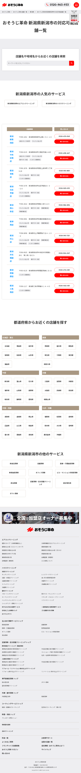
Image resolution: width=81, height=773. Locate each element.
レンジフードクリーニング (49, 574)
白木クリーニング (7, 731)
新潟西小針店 (11, 208)
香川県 (7, 434)
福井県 (7, 390)
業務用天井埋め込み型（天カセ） (51, 550)
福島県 (7, 364)
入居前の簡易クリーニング (10, 659)
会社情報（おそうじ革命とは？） (53, 745)
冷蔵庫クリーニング (8, 587)
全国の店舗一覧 (47, 742)
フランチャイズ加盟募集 (10, 745)
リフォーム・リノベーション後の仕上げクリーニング (18, 668)
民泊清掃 (5, 635)
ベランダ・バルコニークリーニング (52, 597)
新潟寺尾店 (11, 173)
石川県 (31, 381)
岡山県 (31, 416)
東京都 (71, 355)
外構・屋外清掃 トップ (10, 693)
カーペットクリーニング (9, 597)
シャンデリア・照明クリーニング (12, 603)
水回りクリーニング (8, 571)
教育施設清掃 (45, 628)
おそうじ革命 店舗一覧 (20, 12)
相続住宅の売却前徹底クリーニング (13, 655)
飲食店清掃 (5, 625)
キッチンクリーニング (9, 574)
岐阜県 (7, 399)
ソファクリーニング (47, 600)
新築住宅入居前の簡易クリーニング (13, 665)
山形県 (31, 355)
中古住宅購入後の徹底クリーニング (52, 649)
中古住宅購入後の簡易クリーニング (52, 662)
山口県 (19, 425)
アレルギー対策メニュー (9, 718)
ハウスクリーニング (9, 568)
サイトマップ (46, 749)
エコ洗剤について (47, 561)
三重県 (47, 381)
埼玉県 (47, 355)
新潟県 (32, 12)
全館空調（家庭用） (47, 557)
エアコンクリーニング (10, 539)
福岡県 (47, 416)
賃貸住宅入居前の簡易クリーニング (13, 662)
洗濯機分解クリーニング (49, 584)
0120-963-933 (59, 4)
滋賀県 (59, 381)
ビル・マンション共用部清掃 (50, 632)
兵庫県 (59, 390)
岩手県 (31, 346)
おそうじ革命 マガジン (10, 749)
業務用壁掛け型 (46, 547)
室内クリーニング (7, 591)
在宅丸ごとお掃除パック (9, 610)
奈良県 (71, 390)
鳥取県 (7, 416)
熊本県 (47, 425)
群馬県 (71, 346)
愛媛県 (19, 434)
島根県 (19, 416)
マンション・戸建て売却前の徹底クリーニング (56, 652)
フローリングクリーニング (10, 594)
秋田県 (19, 355)
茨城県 (47, 346)
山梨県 (19, 390)
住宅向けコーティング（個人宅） (51, 707)
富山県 (19, 381)
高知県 (31, 434)
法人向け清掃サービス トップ (12, 621)
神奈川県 (47, 364)
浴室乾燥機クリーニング (9, 581)
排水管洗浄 (5, 682)
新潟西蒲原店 (11, 273)
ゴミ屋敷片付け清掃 (47, 610)
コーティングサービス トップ (12, 703)
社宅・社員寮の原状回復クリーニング (53, 655)
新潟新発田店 (11, 139)
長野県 (31, 390)
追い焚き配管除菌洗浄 (48, 578)
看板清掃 (44, 696)
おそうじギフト (7, 614)
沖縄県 (59, 434)
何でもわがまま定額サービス (11, 607)
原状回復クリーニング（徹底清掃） (13, 646)
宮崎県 (71, 425)
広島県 (7, 425)
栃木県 (59, 346)
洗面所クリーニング (47, 581)
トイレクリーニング (8, 584)
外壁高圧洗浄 (6, 696)
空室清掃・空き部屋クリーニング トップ (16, 642)
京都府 (71, 381)
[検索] (71, 63)
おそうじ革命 (6, 12)
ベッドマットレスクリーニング (11, 600)
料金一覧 (5, 738)
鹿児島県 (47, 434)
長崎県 (71, 416)
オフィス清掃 (6, 632)
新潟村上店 (11, 238)
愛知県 (31, 399)
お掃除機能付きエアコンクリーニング (53, 543)
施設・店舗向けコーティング (11, 707)
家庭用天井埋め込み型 (9, 550)
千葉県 (59, 355)
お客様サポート (47, 738)
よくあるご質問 (7, 742)
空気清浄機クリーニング (9, 686)
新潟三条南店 (11, 288)
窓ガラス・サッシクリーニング (51, 594)
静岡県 (19, 399)
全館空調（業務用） (8, 561)
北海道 (7, 346)
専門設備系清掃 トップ (10, 678)
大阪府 (47, 390)
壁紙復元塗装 (6, 725)
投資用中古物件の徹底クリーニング (13, 652)
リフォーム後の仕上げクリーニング (13, 671)
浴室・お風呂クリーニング (10, 578)
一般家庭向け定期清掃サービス (51, 607)
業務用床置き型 (7, 557)
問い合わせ (6, 753)
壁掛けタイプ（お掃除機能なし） (12, 543)
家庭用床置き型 (46, 554)
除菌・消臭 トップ (8, 714)
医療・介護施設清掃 (8, 628)
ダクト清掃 (44, 682)
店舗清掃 (44, 625)
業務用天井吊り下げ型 (9, 554)
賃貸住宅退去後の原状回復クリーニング (14, 649)
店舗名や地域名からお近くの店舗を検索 (40, 56)
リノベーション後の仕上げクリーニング (53, 671)
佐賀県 (59, 416)
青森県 (19, 346)
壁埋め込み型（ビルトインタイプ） (13, 547)
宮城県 (7, 355)
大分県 (59, 425)
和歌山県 (47, 399)
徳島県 (31, 425)
